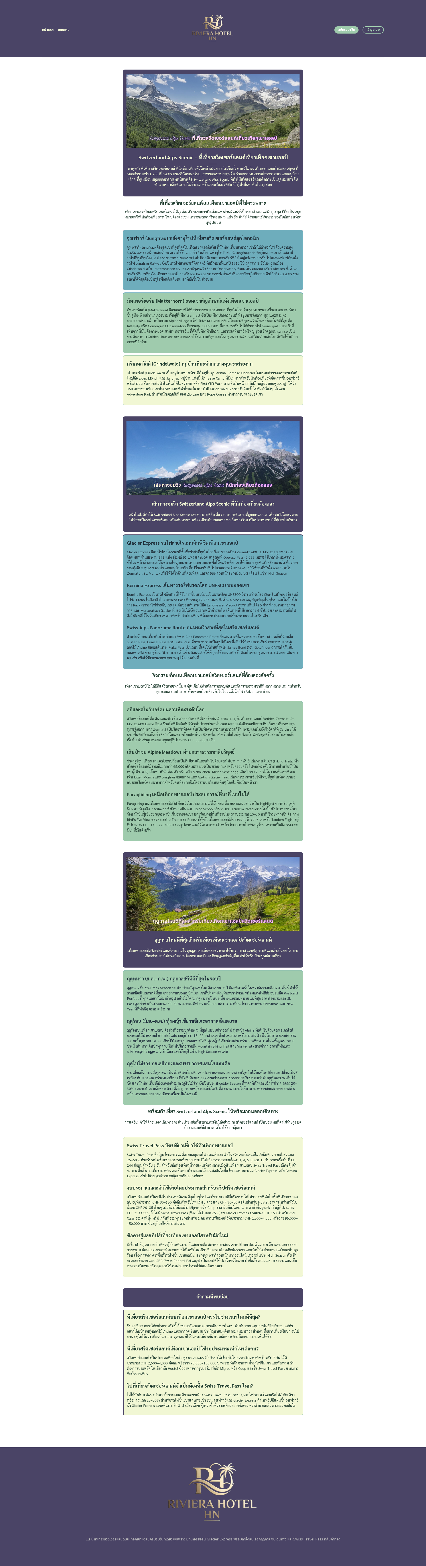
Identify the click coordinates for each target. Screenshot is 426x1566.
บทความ (64, 30)
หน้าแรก (48, 30)
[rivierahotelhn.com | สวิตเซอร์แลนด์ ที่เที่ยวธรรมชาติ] (213, 28)
